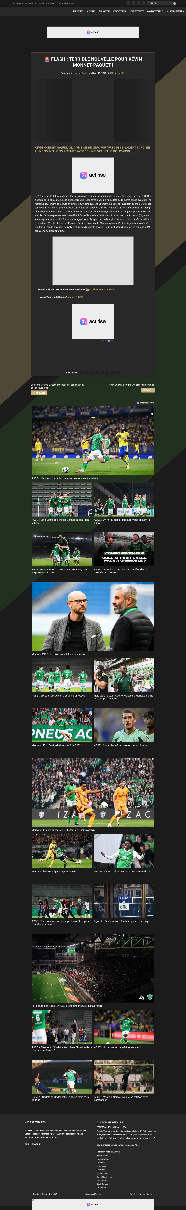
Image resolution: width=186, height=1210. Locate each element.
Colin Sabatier (102, 1180)
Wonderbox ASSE (49, 1137)
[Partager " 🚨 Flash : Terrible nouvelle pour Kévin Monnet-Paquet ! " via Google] (92, 372)
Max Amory (101, 1163)
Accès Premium (175, 11)
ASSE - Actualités (116, 73)
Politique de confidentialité (24, 3)
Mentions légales (46, 3)
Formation (104, 11)
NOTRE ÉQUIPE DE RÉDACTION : (108, 1152)
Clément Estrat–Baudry (105, 1177)
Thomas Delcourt (103, 1159)
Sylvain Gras (101, 1166)
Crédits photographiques (141, 1194)
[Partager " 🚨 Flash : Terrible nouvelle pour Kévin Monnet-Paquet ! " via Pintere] (102, 372)
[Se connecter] (174, 3)
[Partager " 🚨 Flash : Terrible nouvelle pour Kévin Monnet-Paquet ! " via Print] (117, 372)
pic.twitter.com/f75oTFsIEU (102, 289)
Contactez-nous (155, 11)
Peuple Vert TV (136, 11)
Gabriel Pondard (102, 1184)
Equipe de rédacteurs (66, 3)
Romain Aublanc (102, 1155)
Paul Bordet (101, 1170)
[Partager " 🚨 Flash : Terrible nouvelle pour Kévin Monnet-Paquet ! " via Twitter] (87, 372)
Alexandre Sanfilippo (81, 73)
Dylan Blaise (101, 1188)
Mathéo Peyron (102, 1173)
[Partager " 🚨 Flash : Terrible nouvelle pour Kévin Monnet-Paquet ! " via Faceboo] (82, 372)
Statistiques (119, 11)
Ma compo (78, 11)
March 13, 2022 (75, 297)
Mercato (91, 11)
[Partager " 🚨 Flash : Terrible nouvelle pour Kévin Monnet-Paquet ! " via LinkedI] (107, 372)
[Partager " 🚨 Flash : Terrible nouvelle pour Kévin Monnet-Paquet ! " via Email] (112, 372)
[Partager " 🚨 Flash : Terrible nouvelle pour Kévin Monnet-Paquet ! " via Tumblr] (97, 372)
